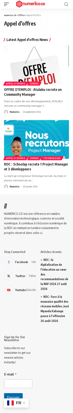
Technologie (52, 158)
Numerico (14, 111)
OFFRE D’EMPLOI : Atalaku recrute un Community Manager (33, 92)
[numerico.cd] (30, 4)
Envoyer (13, 397)
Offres (34, 83)
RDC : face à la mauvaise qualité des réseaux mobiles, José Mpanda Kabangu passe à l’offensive (55, 306)
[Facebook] (20, 261)
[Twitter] (20, 275)
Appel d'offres (15, 83)
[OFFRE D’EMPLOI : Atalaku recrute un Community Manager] (36, 64)
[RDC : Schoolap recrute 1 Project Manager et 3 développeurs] (36, 139)
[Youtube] (20, 289)
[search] (66, 4)
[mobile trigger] (7, 4)
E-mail (10, 374)
